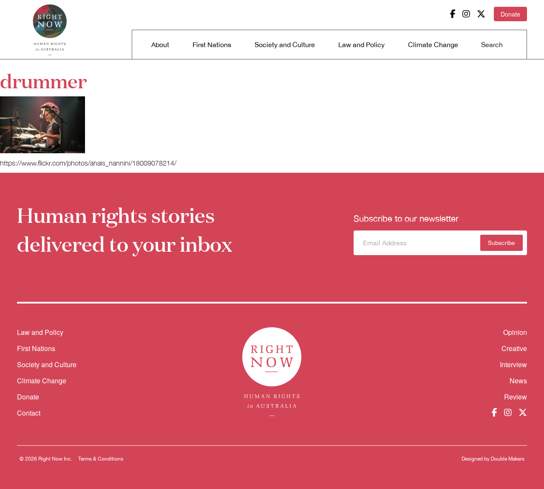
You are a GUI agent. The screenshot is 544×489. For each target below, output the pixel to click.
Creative (514, 348)
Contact (28, 413)
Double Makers (507, 459)
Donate (510, 14)
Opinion (515, 332)
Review (515, 397)
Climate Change (433, 44)
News (518, 380)
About (160, 44)
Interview (513, 364)
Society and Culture (285, 44)
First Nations (212, 44)
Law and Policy (361, 44)
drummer (43, 80)
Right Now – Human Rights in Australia (49, 29)
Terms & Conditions (100, 459)
